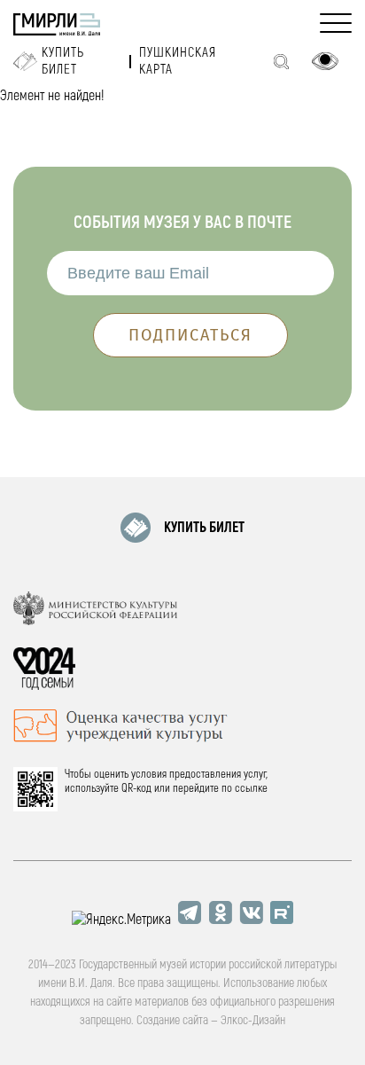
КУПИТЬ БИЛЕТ (204, 527)
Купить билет (63, 61)
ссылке (251, 788)
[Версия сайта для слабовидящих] (325, 61)
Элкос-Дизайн (253, 1020)
